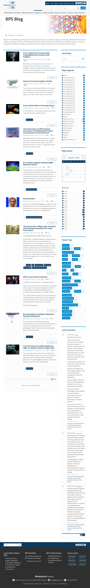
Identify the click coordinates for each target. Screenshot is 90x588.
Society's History (12, 558)
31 (84, 82)
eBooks (51, 562)
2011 (65, 226)
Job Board (82, 564)
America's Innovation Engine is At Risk (12, 84)
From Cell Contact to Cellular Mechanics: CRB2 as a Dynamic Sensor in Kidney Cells (12, 350)
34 (84, 80)
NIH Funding (47, 265)
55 (84, 132)
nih (33, 265)
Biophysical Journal (31, 189)
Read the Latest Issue (34, 561)
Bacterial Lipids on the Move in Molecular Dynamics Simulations (12, 318)
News (72, 3)
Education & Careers (61, 13)
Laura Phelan (26, 233)
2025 (65, 194)
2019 (65, 208)
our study (44, 355)
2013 (65, 222)
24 (84, 130)
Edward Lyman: (71, 486)
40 (84, 77)
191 (84, 121)
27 (84, 105)
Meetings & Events (27, 13)
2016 (65, 215)
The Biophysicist (54, 558)
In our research (27, 322)
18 (67, 174)
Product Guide (72, 564)
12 (84, 128)
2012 (65, 224)
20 (84, 75)
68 (84, 123)
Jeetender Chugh (27, 167)
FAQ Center (83, 560)
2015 (65, 217)
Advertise (67, 3)
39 (84, 93)
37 (84, 89)
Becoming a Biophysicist (14, 563)
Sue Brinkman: (71, 335)
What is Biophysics (12, 560)
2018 (65, 210)
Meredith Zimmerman (28, 59)
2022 (65, 201)
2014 (65, 219)
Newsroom (72, 560)
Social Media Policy (62, 584)
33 (84, 87)
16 (84, 116)
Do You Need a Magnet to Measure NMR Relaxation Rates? (12, 166)
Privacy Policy (46, 584)
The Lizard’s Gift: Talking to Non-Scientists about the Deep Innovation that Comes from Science (12, 229)
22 (84, 137)
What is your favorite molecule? (12, 279)
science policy (39, 265)
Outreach (70, 13)
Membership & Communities (12, 13)
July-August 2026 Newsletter (34, 217)
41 (84, 91)
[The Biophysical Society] (10, 5)
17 (84, 114)
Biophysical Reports (55, 560)
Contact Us (82, 556)
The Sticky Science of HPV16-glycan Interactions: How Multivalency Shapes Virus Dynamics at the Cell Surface (12, 133)
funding (28, 265)
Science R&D (27, 268)
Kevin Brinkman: (71, 433)
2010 (65, 229)
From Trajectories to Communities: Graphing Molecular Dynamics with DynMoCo (12, 57)
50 (84, 139)
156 (84, 119)
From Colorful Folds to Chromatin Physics (12, 109)
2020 (65, 205)
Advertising (72, 556)
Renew (56, 3)
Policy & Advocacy (79, 13)
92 (84, 135)
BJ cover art (29, 120)
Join (52, 3)
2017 (65, 212)
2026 (65, 191)
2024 (65, 196)
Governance (10, 569)
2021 (65, 203)
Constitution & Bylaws (13, 565)
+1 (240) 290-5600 (71, 580)
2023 (65, 198)
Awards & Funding (48, 13)
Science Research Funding (39, 268)
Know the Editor (12, 202)
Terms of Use (54, 584)
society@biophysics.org (56, 580)
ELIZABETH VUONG (27, 84)
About (47, 3)
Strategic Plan (11, 567)
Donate (61, 3)
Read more (52, 77)
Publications (38, 13)
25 (84, 96)
